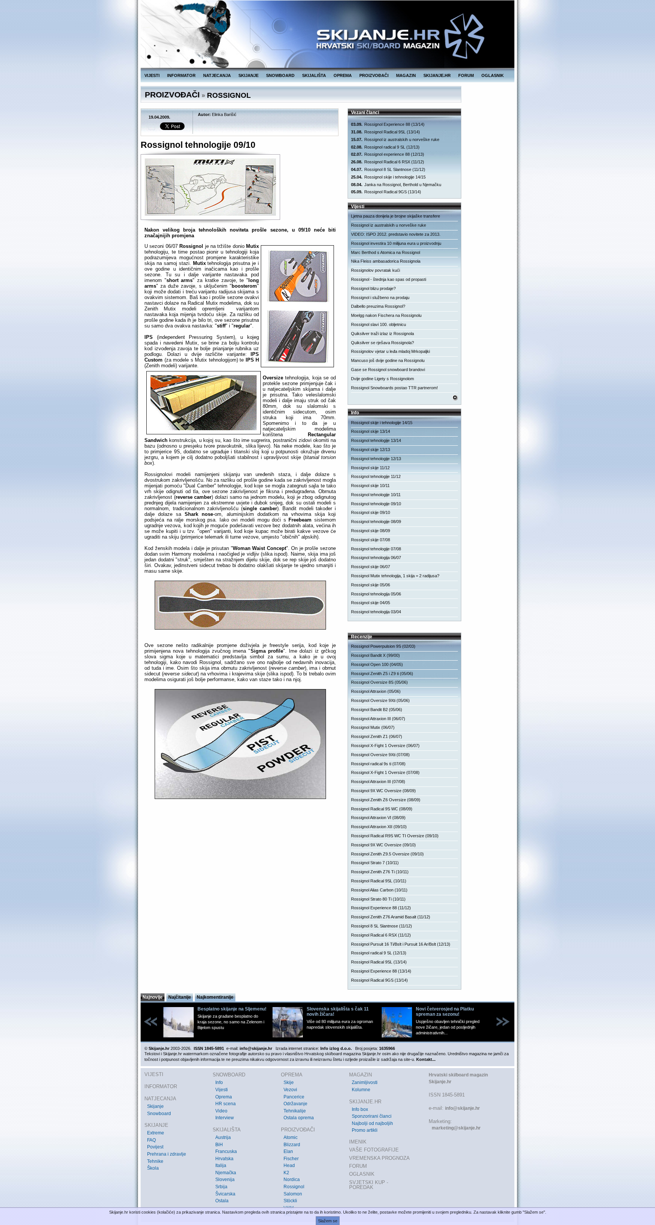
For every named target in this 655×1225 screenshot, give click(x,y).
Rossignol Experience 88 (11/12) (381, 907)
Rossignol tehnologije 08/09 (376, 521)
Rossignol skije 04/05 (370, 602)
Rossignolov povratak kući (375, 270)
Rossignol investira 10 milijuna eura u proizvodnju (396, 243)
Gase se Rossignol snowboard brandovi (388, 369)
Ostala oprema (299, 1117)
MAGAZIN (406, 75)
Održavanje (295, 1103)
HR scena (225, 1103)
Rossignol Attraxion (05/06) (376, 691)
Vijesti (221, 1089)
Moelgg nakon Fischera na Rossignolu (386, 315)
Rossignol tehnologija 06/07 (376, 557)
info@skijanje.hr (462, 1108)
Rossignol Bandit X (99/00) (375, 655)
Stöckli (290, 1200)
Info (219, 1082)
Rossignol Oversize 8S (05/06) (379, 682)
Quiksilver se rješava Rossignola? (382, 342)
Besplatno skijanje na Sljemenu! (231, 1009)
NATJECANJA (217, 75)
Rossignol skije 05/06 (370, 585)
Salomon (293, 1194)
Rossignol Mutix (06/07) (373, 727)
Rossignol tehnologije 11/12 (376, 476)
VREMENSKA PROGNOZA (379, 1158)
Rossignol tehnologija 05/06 (376, 594)
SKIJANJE (248, 75)
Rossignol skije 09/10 (370, 512)
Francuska (226, 1151)
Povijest (155, 1147)
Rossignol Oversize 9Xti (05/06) (380, 700)
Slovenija (225, 1179)
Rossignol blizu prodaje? (373, 288)
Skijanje (155, 1106)
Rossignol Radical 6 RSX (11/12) (387, 162)
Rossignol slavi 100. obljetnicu (378, 324)
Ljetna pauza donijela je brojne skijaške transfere (395, 216)
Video (221, 1111)
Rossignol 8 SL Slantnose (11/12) (388, 169)
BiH (219, 1144)
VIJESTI (152, 75)
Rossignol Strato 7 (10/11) (375, 862)
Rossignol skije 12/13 (370, 449)
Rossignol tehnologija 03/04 (376, 611)
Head (289, 1165)
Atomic (291, 1137)
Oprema (223, 1097)
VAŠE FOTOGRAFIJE (374, 1149)
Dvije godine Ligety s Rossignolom (382, 378)
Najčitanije (179, 997)
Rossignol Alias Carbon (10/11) (379, 890)
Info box (360, 1109)
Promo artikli (365, 1130)
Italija (220, 1165)
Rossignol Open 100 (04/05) (377, 664)
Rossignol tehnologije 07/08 (376, 549)
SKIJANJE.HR (437, 75)
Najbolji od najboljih (372, 1123)
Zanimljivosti (365, 1082)
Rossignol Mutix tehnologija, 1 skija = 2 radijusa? (395, 575)
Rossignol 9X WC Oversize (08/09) (383, 790)
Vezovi (290, 1089)
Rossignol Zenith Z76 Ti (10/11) (380, 871)
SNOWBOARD (280, 75)
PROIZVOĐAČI (374, 75)
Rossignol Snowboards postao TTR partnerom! (394, 387)
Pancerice (294, 1097)
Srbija (221, 1186)
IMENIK (358, 1141)
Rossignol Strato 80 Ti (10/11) (378, 899)
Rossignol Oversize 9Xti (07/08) (380, 754)
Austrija (223, 1137)
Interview (224, 1117)
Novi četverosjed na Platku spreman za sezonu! (445, 1011)
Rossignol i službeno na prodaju (380, 297)
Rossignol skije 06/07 (370, 566)
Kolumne (361, 1089)
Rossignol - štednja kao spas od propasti (388, 279)
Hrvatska (224, 1158)
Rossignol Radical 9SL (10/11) (378, 881)
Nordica (292, 1179)
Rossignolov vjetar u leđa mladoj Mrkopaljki (390, 351)
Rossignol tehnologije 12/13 (376, 458)
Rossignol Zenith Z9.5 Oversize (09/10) (387, 854)
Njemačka (225, 1172)
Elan (288, 1151)
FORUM (466, 75)
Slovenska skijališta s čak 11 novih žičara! (338, 1011)
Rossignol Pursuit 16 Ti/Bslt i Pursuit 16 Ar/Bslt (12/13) (400, 944)
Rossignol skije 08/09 (370, 530)
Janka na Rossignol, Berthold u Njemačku (396, 184)
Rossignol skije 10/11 (370, 485)
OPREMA (343, 75)
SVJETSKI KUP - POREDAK (368, 1185)
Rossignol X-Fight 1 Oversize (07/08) (385, 772)
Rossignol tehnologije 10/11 (376, 494)
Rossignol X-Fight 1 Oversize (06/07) (385, 745)
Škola (153, 1168)
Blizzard (292, 1144)
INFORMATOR (181, 75)
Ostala (222, 1200)
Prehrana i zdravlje (166, 1154)
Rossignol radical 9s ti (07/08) (378, 763)
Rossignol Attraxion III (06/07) (378, 718)
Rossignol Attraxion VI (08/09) (378, 817)
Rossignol (294, 1186)
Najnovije (153, 997)
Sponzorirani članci (372, 1116)
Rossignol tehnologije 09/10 (376, 503)
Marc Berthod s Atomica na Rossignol (385, 252)
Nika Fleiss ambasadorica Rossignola (385, 261)
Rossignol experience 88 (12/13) (387, 154)
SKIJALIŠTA (314, 75)
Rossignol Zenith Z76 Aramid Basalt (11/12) (390, 917)
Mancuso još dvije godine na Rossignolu (388, 360)
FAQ (151, 1140)
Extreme (155, 1133)
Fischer (291, 1158)
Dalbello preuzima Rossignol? (378, 306)
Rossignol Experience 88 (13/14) (388, 124)
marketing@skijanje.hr (456, 1128)
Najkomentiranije (215, 997)
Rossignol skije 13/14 (370, 431)
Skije (289, 1082)
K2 (286, 1172)
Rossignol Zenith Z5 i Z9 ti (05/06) (382, 673)
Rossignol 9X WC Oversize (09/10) (383, 845)
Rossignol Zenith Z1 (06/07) (376, 736)
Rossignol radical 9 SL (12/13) (385, 147)
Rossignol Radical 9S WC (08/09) (381, 809)
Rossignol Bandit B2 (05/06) (376, 709)
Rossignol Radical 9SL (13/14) (385, 132)
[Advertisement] (240, 880)
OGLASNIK (492, 75)
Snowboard (159, 1113)
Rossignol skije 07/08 (370, 539)
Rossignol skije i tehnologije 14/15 (388, 177)
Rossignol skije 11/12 (370, 467)
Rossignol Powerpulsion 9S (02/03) (383, 646)
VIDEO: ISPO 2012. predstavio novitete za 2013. (395, 234)
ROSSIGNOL (229, 95)
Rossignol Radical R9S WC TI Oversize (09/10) (395, 835)
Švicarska (225, 1194)
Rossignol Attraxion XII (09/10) (379, 826)
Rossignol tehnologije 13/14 (376, 440)
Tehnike (155, 1161)
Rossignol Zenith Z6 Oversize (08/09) (385, 799)
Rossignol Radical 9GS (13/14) (386, 192)
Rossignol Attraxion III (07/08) (378, 781)
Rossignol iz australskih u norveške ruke (395, 139)
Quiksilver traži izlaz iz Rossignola (382, 333)
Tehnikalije (295, 1111)
